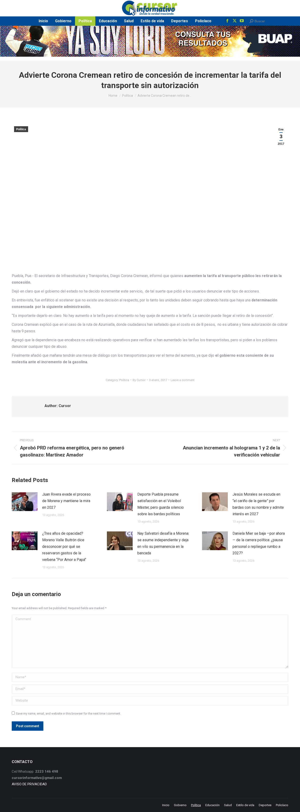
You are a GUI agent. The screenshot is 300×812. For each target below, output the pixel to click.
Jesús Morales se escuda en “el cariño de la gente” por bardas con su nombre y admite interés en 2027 (258, 504)
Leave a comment (183, 380)
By (139, 380)
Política (21, 129)
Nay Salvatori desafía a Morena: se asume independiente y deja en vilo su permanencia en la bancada (163, 543)
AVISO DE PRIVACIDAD (29, 784)
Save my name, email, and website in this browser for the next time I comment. (68, 713)
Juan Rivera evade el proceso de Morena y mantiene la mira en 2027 (66, 501)
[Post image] (25, 501)
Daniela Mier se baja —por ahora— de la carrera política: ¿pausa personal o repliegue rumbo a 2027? (258, 543)
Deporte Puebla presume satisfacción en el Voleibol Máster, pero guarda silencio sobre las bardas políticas (160, 504)
